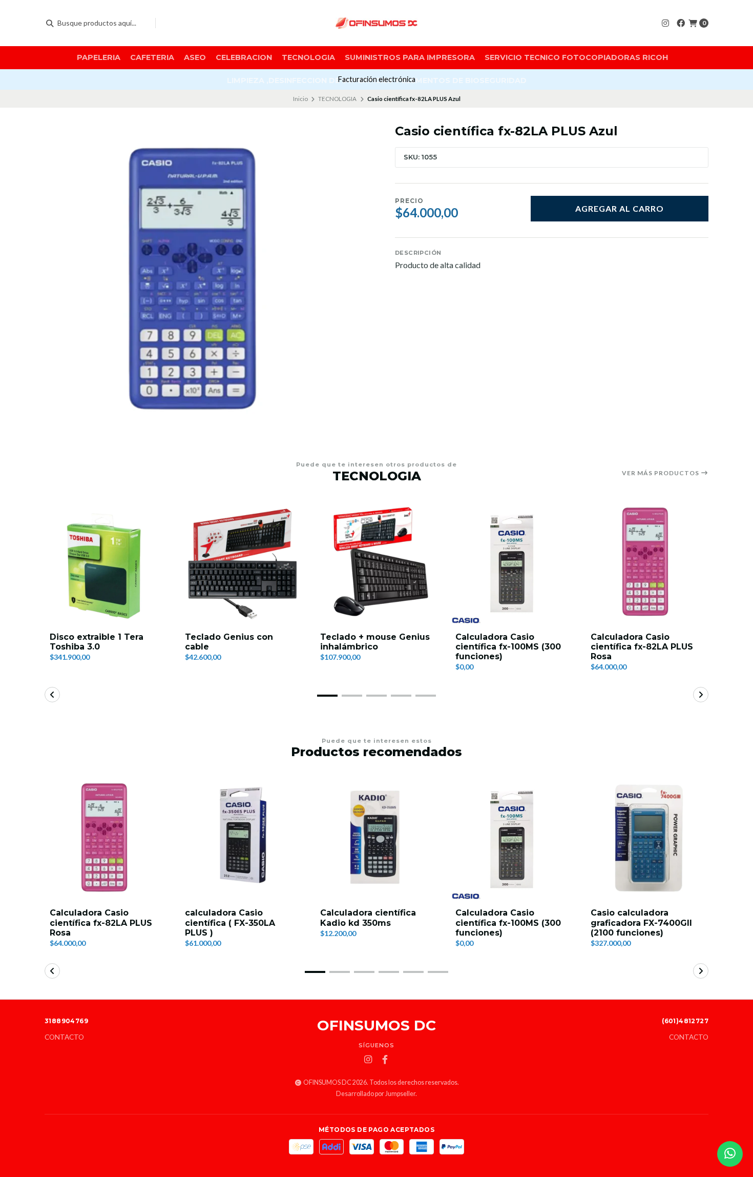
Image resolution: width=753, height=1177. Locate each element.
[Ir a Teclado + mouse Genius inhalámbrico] (376, 563)
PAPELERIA (98, 57)
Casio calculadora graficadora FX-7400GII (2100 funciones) (641, 922)
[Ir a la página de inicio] (376, 23)
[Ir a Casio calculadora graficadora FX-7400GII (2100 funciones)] (646, 839)
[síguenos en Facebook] (681, 23)
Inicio (300, 98)
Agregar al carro (619, 208)
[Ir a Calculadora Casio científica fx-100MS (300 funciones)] (511, 563)
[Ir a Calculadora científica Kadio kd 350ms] (376, 839)
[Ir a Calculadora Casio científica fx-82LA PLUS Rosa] (646, 563)
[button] (327, 696)
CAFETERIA (152, 57)
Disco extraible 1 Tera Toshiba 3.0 (96, 642)
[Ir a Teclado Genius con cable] (241, 563)
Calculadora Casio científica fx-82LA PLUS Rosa (642, 646)
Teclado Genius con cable (229, 642)
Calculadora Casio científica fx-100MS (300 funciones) (508, 646)
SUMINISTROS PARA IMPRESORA (410, 57)
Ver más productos (661, 473)
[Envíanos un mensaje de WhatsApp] (730, 1154)
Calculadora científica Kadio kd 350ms (368, 917)
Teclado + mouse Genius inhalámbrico (375, 642)
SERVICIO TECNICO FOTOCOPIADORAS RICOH (576, 57)
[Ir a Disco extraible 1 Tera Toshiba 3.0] (106, 563)
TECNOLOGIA (308, 57)
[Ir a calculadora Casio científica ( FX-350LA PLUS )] (241, 839)
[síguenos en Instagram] (665, 23)
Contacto (64, 1037)
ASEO (195, 57)
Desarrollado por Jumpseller (375, 1094)
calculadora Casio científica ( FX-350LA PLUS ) (230, 922)
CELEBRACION (244, 57)
